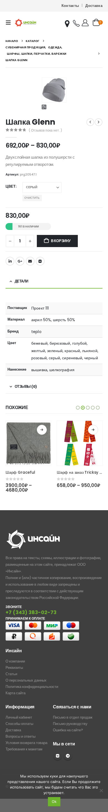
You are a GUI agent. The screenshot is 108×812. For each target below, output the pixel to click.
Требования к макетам (24, 749)
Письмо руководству (70, 723)
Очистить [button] (32, 198)
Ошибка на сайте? (68, 730)
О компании (15, 661)
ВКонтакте (40, 261)
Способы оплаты (19, 723)
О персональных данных (26, 680)
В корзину (61, 240)
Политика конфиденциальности (32, 686)
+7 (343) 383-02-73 (31, 612)
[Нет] (101, 790)
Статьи (11, 674)
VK (57, 756)
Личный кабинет (19, 717)
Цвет (11, 186)
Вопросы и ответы (20, 736)
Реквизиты (14, 667)
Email (30, 261)
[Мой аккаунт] (85, 23)
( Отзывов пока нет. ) (45, 130)
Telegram (68, 756)
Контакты (70, 5)
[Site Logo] (25, 23)
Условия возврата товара (26, 742)
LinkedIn (10, 261)
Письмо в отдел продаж (72, 717)
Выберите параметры (42, 430)
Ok (54, 801)
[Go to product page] (28, 443)
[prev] (90, 122)
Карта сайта (15, 693)
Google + (20, 261)
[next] (98, 122)
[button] (10, 22)
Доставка (93, 5)
